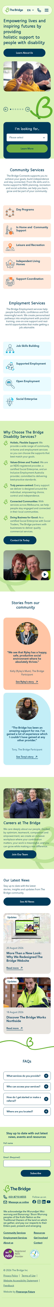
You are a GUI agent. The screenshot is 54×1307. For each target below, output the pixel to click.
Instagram (39, 1202)
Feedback (8, 1285)
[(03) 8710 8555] (39, 10)
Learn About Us (24, 52)
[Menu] (45, 10)
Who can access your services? (23, 1086)
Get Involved (41, 1237)
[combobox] (27, 137)
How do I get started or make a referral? (24, 1099)
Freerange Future (25, 1291)
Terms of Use (29, 1275)
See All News (27, 901)
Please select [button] (16, 137)
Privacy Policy (10, 1275)
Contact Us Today (19, 540)
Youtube (48, 1202)
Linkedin (44, 1202)
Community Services (14, 1232)
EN (29, 10)
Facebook (34, 1202)
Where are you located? (20, 1111)
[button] (5, 109)
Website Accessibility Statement (20, 1280)
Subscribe (35, 1173)
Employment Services (15, 1237)
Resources (39, 1232)
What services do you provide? (23, 1075)
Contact (38, 1242)
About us (8, 1242)
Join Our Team (20, 854)
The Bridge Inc (20, 1270)
